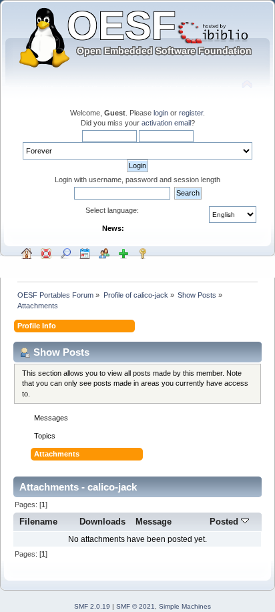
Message (153, 522)
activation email (166, 123)
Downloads (102, 522)
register (191, 113)
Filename (38, 522)
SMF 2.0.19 (92, 606)
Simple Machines (185, 606)
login (161, 113)
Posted (225, 522)
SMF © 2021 (135, 606)
